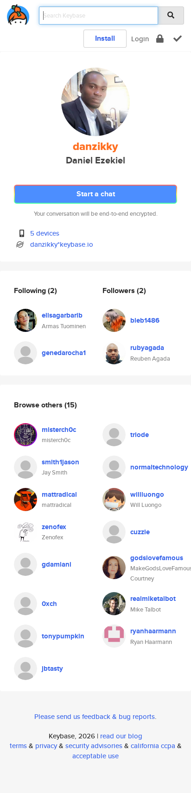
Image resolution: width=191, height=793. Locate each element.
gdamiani (56, 564)
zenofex (54, 527)
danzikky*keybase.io (61, 244)
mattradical (59, 494)
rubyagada (147, 348)
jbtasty (52, 668)
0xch (49, 604)
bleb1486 (144, 320)
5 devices (44, 233)
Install (105, 38)
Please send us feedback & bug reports (94, 716)
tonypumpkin (63, 636)
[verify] (177, 38)
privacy (46, 745)
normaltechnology (159, 467)
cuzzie (140, 532)
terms (18, 745)
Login (140, 39)
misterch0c (59, 430)
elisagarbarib (62, 315)
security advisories (93, 745)
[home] (18, 12)
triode (139, 435)
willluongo (147, 494)
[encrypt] (160, 38)
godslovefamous (156, 558)
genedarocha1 (64, 353)
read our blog (121, 736)
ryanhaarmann (153, 631)
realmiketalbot (153, 598)
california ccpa (153, 745)
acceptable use (95, 756)
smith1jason (60, 462)
